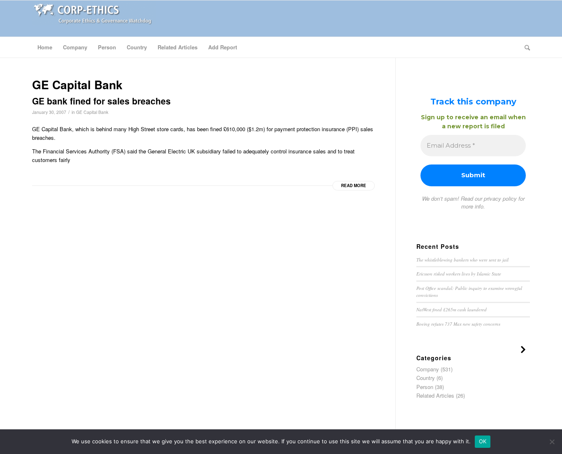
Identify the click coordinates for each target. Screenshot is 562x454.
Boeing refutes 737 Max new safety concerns (458, 324)
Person (424, 387)
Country (425, 378)
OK (483, 441)
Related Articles (435, 395)
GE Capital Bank (92, 112)
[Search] (524, 47)
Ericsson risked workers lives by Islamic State (458, 274)
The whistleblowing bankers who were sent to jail (462, 260)
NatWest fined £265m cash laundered (451, 309)
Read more (353, 185)
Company (427, 369)
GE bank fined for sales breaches (101, 101)
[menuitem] (45, 47)
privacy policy (500, 198)
